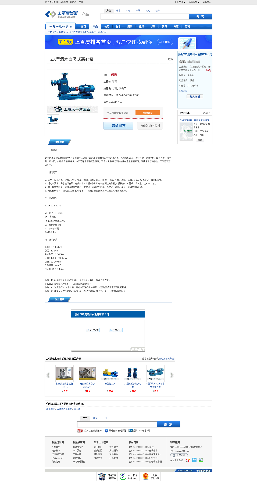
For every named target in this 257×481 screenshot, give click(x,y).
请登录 (73, 2)
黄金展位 (77, 458)
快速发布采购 (58, 454)
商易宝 (62, 32)
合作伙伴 (113, 447)
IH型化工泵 (110, 384)
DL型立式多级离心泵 (132, 386)
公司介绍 (183, 91)
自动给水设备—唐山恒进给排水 (194, 120)
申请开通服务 (79, 461)
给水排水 (80, 32)
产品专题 (113, 458)
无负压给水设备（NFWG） (87, 386)
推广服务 (77, 450)
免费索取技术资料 (150, 125)
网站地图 (98, 458)
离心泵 (103, 32)
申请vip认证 (57, 458)
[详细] (208, 70)
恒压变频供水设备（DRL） (64, 386)
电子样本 (56, 450)
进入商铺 (195, 96)
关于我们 (98, 447)
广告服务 (77, 454)
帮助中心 (207, 2)
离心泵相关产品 (166, 358)
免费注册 (56, 461)
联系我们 (98, 450)
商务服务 (193, 2)
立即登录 (148, 112)
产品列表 (71, 32)
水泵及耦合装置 (92, 32)
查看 (200, 140)
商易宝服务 (78, 447)
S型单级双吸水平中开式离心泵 (155, 386)
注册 (81, 2)
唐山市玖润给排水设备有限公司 (195, 54)
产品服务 (113, 450)
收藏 (170, 59)
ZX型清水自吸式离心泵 (72, 59)
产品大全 (56, 447)
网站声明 (98, 454)
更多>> (206, 112)
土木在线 (178, 2)
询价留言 (119, 126)
